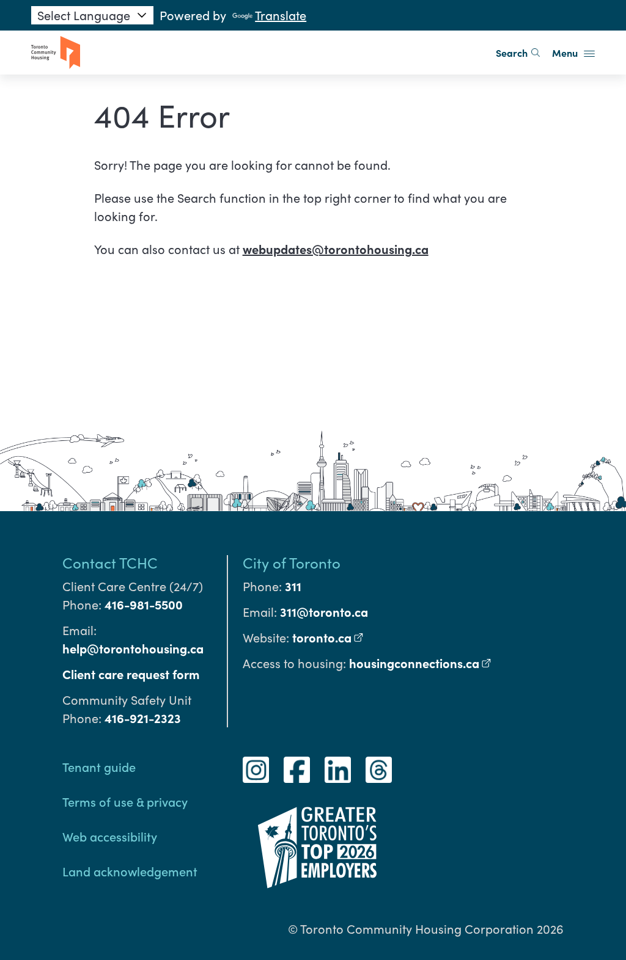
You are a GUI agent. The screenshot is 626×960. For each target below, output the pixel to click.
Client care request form (130, 674)
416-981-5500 (144, 604)
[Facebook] (297, 770)
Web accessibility (109, 836)
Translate (280, 15)
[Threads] (379, 770)
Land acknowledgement (129, 870)
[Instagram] (256, 770)
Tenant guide (99, 766)
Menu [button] (566, 52)
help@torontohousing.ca (133, 648)
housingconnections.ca (420, 663)
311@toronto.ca (324, 611)
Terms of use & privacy (125, 801)
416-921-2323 (143, 718)
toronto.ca (328, 637)
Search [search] (512, 52)
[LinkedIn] (338, 770)
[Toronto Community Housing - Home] (55, 52)
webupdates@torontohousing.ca (336, 249)
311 (293, 586)
